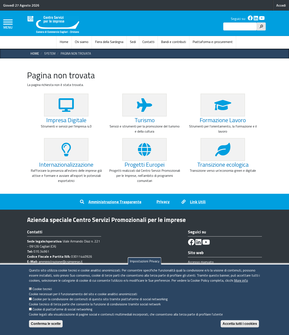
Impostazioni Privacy (145, 261)
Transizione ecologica (223, 164)
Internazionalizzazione (66, 164)
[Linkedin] (256, 18)
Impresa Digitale (66, 120)
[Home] (53, 25)
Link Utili (198, 202)
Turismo (145, 120)
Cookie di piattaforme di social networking (62, 309)
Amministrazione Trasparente (114, 202)
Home (64, 41)
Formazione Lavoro (223, 120)
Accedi (281, 5)
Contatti (148, 41)
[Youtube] (262, 18)
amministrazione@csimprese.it (61, 261)
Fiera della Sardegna (109, 41)
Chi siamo (81, 41)
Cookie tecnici (42, 288)
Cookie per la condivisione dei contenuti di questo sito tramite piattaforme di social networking (100, 299)
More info (241, 280)
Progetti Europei (145, 164)
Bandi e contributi (173, 41)
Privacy (163, 201)
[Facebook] (250, 18)
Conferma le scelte (46, 323)
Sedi (133, 41)
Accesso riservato (201, 261)
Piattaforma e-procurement (213, 41)
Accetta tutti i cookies (240, 323)
